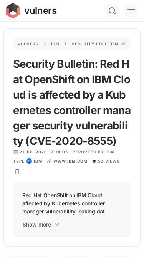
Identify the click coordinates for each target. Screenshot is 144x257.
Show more (37, 224)
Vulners (28, 44)
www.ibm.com (70, 161)
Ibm (55, 44)
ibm (38, 161)
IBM (110, 151)
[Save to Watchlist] (17, 171)
